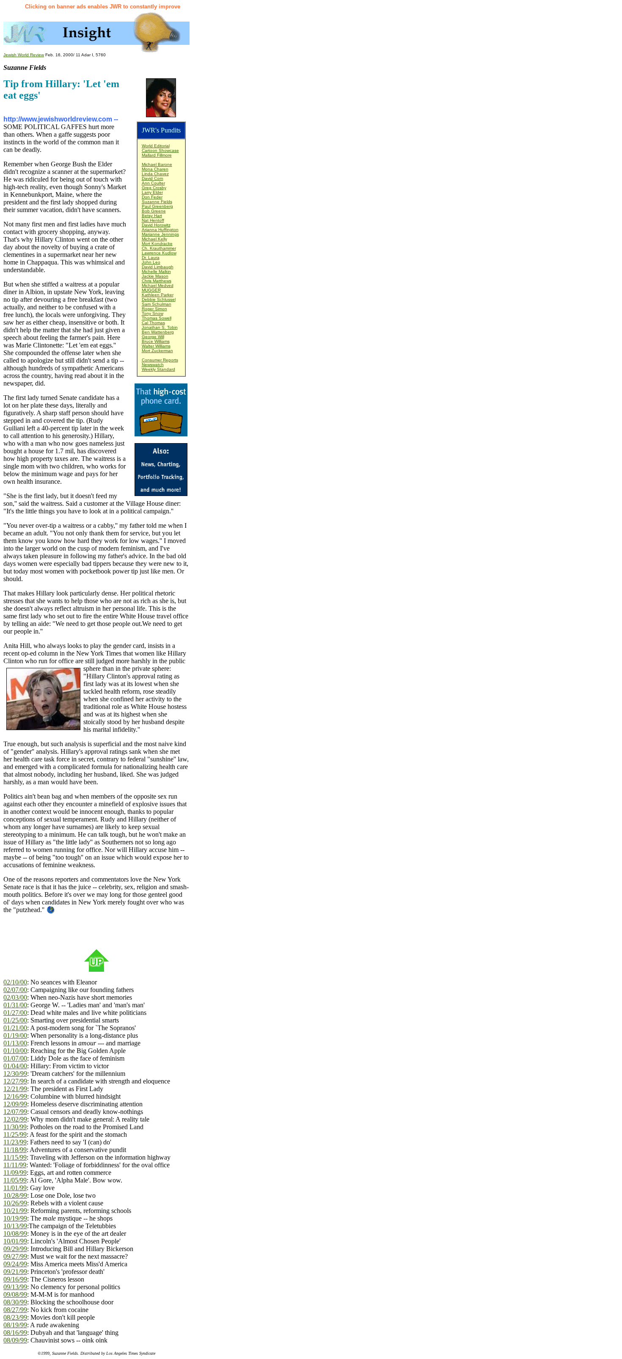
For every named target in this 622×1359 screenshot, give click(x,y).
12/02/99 (15, 1119)
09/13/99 (15, 1286)
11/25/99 (15, 1134)
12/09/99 (15, 1104)
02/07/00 (15, 989)
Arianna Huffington (160, 229)
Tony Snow (152, 313)
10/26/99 (15, 1203)
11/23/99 (15, 1142)
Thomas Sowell (156, 318)
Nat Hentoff (153, 220)
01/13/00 (15, 1043)
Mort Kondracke (157, 243)
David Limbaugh (157, 267)
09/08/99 (15, 1294)
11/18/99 (15, 1149)
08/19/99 (15, 1325)
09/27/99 (15, 1256)
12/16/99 (15, 1096)
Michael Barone (157, 164)
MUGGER (151, 290)
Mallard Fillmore (157, 155)
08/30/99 (15, 1302)
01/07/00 (15, 1058)
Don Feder (152, 197)
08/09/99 (15, 1340)
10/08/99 (15, 1233)
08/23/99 (15, 1317)
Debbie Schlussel (159, 299)
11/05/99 (15, 1180)
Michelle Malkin (156, 271)
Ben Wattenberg (158, 332)
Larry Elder (152, 192)
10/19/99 (15, 1218)
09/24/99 (15, 1264)
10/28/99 (15, 1195)
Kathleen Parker (157, 294)
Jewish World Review (23, 54)
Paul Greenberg (157, 206)
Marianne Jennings (160, 234)
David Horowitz (156, 225)
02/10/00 (15, 982)
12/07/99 (15, 1111)
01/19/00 (15, 1035)
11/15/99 (15, 1157)
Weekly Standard (158, 369)
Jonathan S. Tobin (160, 327)
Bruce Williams (156, 341)
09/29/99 (15, 1248)
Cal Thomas (153, 322)
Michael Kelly (154, 239)
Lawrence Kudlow (159, 253)
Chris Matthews (156, 280)
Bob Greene (154, 211)
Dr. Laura (151, 257)
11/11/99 (14, 1165)
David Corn (152, 178)
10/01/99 (15, 1241)
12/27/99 (15, 1081)
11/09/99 (15, 1172)
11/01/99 (15, 1187)
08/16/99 (15, 1332)
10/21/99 (15, 1210)
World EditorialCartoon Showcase (160, 148)
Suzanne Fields (157, 201)
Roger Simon (154, 308)
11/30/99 (15, 1126)
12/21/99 (15, 1088)
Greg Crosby (154, 187)
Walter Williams (156, 346)
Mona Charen (155, 169)
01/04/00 (15, 1066)
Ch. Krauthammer (159, 248)
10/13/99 (15, 1225)
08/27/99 (15, 1309)
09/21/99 (15, 1271)
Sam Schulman (156, 304)
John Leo (151, 262)
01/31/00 (15, 1005)
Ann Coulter (153, 183)
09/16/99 (15, 1279)
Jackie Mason (155, 276)
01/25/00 (15, 1020)
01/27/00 (15, 1012)
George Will (153, 336)
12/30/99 (15, 1073)
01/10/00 (15, 1050)
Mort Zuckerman (157, 350)
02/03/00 (15, 997)
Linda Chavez (155, 173)
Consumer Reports (160, 360)
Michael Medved (157, 285)
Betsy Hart (152, 215)
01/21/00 (15, 1027)
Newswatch (153, 364)
